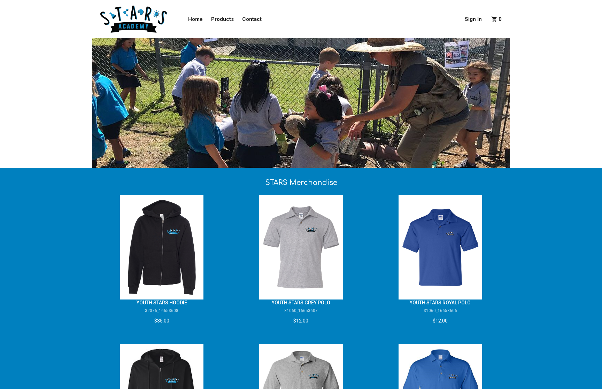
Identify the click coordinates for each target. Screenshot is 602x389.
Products (222, 19)
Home (195, 19)
